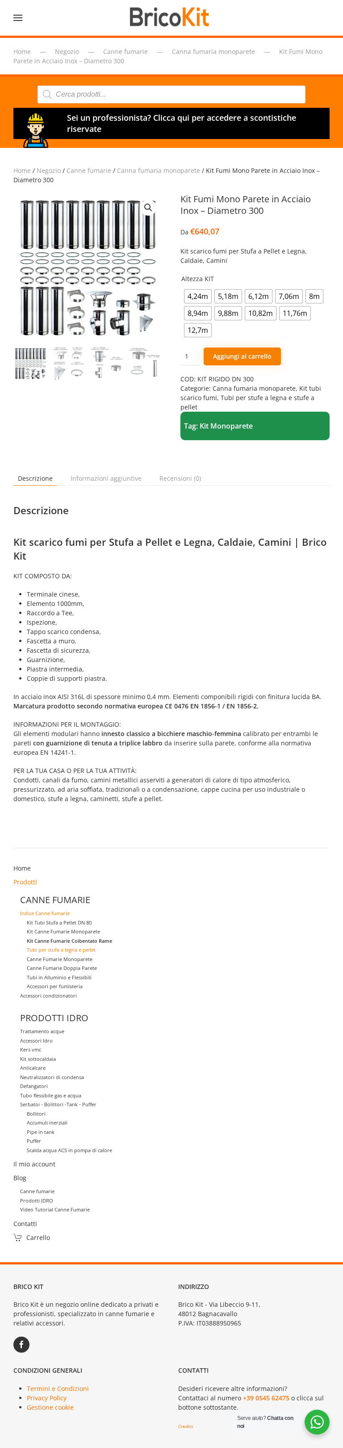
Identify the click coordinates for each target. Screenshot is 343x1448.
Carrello (38, 1237)
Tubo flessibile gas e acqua (50, 1095)
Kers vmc (30, 1049)
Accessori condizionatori (48, 995)
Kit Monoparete (226, 426)
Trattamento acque (42, 1031)
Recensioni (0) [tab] (180, 478)
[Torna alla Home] (171, 18)
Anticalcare (33, 1067)
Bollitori (36, 1113)
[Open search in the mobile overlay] (171, 94)
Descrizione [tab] (35, 478)
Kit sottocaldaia (38, 1058)
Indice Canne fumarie (45, 913)
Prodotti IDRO (36, 1200)
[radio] (197, 296)
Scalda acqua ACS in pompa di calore (69, 1150)
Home (22, 170)
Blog (19, 1178)
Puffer (34, 1140)
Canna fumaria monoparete (158, 170)
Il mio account (34, 1164)
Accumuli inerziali (47, 1122)
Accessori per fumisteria (55, 986)
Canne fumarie (89, 170)
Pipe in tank (40, 1132)
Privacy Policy (47, 1398)
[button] (17, 18)
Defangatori (34, 1086)
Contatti (25, 1223)
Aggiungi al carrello (242, 356)
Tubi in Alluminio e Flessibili (59, 977)
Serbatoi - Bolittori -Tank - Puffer (58, 1104)
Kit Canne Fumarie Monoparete (63, 931)
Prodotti (25, 882)
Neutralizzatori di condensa (52, 1077)
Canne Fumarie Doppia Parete (62, 968)
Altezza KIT (197, 278)
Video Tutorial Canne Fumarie (55, 1209)
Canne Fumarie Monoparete (59, 959)
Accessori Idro (36, 1040)
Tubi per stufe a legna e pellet (61, 949)
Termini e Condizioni (58, 1388)
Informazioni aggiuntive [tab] (106, 478)
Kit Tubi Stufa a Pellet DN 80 (59, 922)
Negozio (49, 170)
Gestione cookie (50, 1407)
